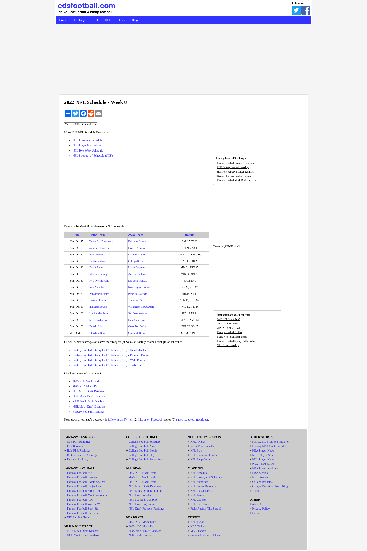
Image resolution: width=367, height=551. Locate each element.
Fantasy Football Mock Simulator (87, 495)
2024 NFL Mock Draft (142, 481)
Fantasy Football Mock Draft (84, 490)
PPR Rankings (75, 446)
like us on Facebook (150, 419)
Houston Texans (97, 300)
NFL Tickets (197, 522)
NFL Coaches (198, 499)
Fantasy (79, 20)
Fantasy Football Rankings (88, 411)
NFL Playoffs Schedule (87, 145)
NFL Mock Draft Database (88, 391)
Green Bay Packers (138, 326)
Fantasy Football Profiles (229, 332)
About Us (257, 504)
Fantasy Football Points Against (86, 481)
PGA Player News (263, 464)
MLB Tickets (198, 531)
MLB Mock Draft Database (89, 401)
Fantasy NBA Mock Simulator (270, 446)
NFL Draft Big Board (228, 323)
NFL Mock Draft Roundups (145, 490)
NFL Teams (197, 495)
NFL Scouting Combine (143, 499)
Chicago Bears (135, 261)
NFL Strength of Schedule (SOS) (93, 155)
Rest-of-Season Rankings (82, 455)
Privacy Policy (261, 508)
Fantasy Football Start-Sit (82, 508)
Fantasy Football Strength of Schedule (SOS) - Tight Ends (108, 365)
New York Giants (137, 320)
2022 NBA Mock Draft (142, 522)
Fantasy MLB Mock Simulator (270, 441)
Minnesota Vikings (99, 274)
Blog (135, 20)
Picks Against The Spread (205, 508)
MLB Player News (263, 455)
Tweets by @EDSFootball (226, 246)
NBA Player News (263, 450)
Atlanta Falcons (97, 254)
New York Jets (96, 287)
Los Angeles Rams (98, 313)
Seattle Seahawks (98, 320)
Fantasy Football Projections (84, 486)
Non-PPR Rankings (78, 441)
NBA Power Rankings (265, 468)
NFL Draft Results (140, 495)
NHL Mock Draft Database (89, 406)
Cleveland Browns (98, 332)
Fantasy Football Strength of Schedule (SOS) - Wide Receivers (110, 360)
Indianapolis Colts (98, 306)
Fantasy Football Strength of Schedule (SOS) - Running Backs (110, 355)
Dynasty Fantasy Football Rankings (235, 175)
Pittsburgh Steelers (137, 293)
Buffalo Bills (95, 326)
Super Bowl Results (202, 446)
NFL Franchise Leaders (204, 455)
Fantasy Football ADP (80, 499)
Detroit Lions (96, 267)
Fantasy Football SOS (80, 473)
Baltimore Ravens (137, 241)
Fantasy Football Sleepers (82, 513)
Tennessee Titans (136, 300)
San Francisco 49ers (138, 313)
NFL (108, 20)
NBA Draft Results (140, 535)
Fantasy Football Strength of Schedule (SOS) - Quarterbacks (109, 350)
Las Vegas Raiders (137, 280)
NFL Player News (201, 490)
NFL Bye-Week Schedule (88, 150)
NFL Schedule (198, 473)
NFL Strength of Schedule (206, 477)
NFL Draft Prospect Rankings (146, 508)
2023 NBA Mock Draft (86, 386)
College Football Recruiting (145, 459)
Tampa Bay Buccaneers (101, 241)
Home (63, 20)
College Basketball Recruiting (270, 486)
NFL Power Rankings (228, 345)
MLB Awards (260, 477)
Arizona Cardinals (137, 274)
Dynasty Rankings (78, 459)
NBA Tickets (198, 526)
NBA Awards (260, 473)
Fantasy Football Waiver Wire (85, 504)
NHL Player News (263, 459)
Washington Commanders (141, 306)
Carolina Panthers (137, 254)
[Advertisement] (183, 59)
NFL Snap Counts (201, 459)
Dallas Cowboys (97, 261)
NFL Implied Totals (79, 517)
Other (121, 20)
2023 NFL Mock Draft (86, 381)
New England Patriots (139, 287)
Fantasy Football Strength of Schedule (236, 341)
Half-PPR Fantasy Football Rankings (236, 171)
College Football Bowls (143, 450)
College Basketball (263, 481)
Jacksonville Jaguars (99, 247)
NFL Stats (196, 450)
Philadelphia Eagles (99, 293)
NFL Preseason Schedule (87, 140)
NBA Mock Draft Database (89, 396)
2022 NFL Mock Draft (142, 473)
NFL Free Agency (201, 504)
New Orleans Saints (99, 280)
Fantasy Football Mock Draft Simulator (237, 180)
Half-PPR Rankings (78, 450)
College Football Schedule (144, 441)
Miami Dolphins (136, 267)
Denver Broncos (136, 247)
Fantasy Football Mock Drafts (232, 336)
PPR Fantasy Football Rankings (233, 167)
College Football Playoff (143, 455)
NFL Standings (199, 481)
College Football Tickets (205, 535)
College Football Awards (143, 446)
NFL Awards (197, 441)
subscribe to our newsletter (192, 419)
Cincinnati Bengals (137, 332)
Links (255, 513)
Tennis (256, 490)
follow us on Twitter (120, 419)
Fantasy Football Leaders (82, 477)
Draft (95, 20)
